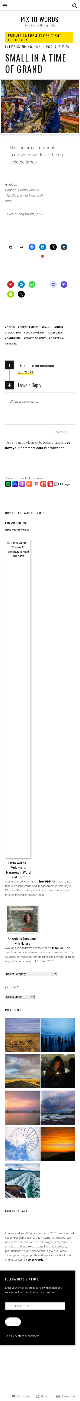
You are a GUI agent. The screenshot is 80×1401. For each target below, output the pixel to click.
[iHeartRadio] (36, 485)
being (11, 327)
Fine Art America (15, 522)
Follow (13, 1321)
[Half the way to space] (58, 1145)
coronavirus (29, 327)
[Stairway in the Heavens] (22, 1145)
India (60, 327)
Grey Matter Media (17, 529)
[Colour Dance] (22, 1108)
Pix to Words (39, 19)
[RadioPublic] (50, 485)
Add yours (25, 372)
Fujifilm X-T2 (17, 35)
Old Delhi (56, 332)
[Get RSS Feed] (62, 484)
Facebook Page (16, 1210)
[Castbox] (29, 485)
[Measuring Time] (58, 1035)
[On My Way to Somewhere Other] (22, 1181)
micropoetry (35, 332)
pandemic (14, 338)
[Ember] (58, 1108)
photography (35, 338)
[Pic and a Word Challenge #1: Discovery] (22, 1035)
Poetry (44, 35)
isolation (14, 332)
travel (12, 343)
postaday (58, 338)
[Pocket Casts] (43, 485)
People (33, 35)
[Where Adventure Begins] (22, 1072)
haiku (47, 327)
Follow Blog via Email (22, 1279)
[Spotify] (8, 485)
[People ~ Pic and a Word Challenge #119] (58, 1072)
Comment (60, 432)
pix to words (35, 1259)
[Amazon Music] (15, 485)
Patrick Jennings (21, 46)
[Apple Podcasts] (22, 485)
